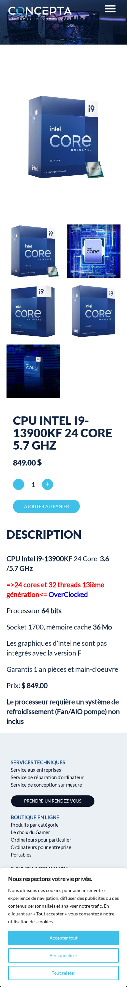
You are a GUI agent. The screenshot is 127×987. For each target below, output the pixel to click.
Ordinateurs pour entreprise (41, 847)
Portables (21, 855)
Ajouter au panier (46, 506)
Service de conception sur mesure (46, 785)
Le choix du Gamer (30, 832)
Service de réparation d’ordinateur (47, 777)
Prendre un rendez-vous (52, 801)
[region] (63, 927)
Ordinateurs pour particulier (41, 840)
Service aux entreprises (36, 770)
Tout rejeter (64, 973)
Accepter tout (63, 937)
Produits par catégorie (35, 825)
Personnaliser (63, 955)
